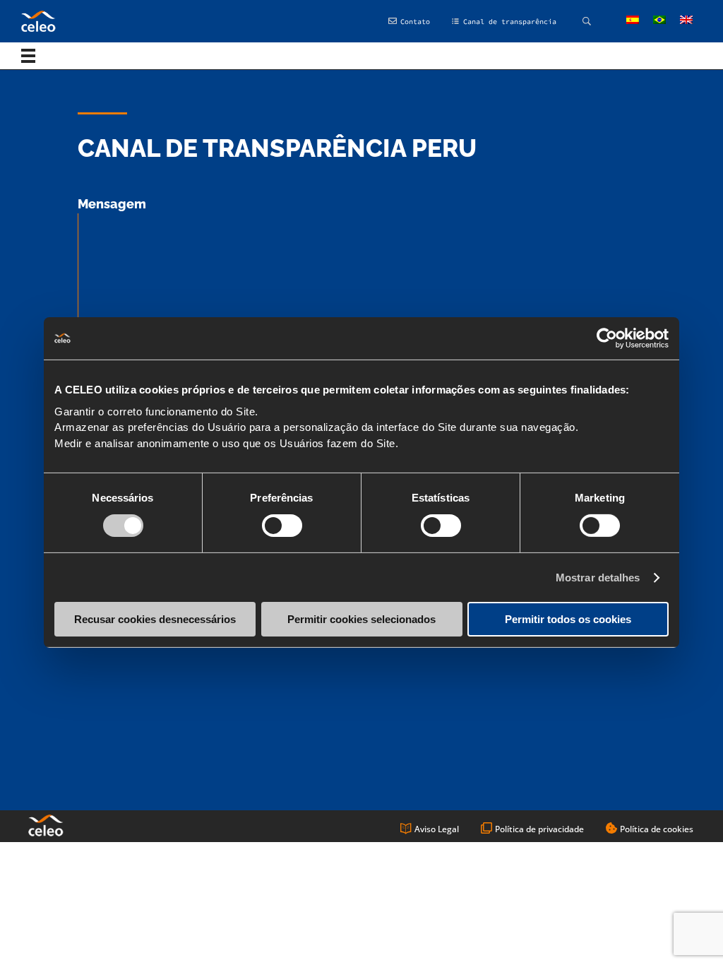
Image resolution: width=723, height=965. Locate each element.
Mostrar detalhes (598, 578)
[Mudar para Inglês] (686, 20)
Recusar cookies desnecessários (155, 619)
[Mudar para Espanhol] (632, 20)
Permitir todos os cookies (568, 619)
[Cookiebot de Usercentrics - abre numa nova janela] (607, 338)
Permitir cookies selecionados (361, 619)
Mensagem (112, 203)
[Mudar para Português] (659, 20)
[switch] (282, 525)
